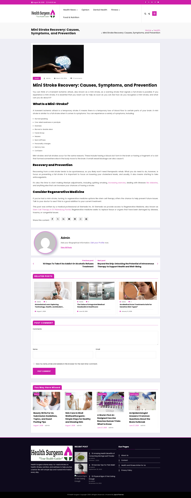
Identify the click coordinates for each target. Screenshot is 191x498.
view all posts (66, 247)
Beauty (36, 394)
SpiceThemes (119, 495)
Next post (101, 260)
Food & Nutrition (71, 17)
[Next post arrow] (157, 263)
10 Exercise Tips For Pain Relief (103, 465)
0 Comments (77, 78)
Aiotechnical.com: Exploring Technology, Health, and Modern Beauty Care (49, 305)
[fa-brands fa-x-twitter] (149, 2)
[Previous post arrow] (33, 263)
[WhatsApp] (81, 219)
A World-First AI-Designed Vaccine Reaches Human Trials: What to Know (109, 419)
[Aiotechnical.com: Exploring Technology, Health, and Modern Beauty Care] (53, 290)
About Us (124, 455)
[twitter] (58, 219)
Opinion (85, 9)
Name (35, 349)
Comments (37, 329)
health (37, 78)
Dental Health (100, 9)
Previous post (88, 260)
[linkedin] (63, 219)
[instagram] (155, 2)
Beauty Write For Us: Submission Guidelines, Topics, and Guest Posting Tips (45, 417)
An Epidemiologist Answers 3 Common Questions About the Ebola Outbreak (139, 417)
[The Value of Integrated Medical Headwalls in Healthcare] (95, 290)
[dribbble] (152, 2)
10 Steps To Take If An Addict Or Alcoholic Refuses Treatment (68, 265)
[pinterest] (75, 219)
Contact (124, 460)
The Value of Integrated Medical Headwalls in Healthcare (91, 305)
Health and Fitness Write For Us (133, 465)
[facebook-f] (145, 2)
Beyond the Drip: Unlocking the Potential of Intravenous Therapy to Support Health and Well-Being (126, 265)
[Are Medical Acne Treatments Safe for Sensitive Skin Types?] (138, 290)
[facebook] (52, 219)
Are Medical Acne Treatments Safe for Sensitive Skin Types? (136, 305)
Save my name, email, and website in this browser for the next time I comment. (66, 364)
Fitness (114, 9)
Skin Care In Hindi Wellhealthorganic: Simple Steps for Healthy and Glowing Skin (78, 417)
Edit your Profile (97, 243)
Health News (69, 9)
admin (48, 78)
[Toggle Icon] (154, 13)
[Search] (145, 13)
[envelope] (69, 219)
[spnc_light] (149, 13)
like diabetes (152, 182)
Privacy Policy (126, 470)
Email (98, 349)
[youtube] (158, 2)
